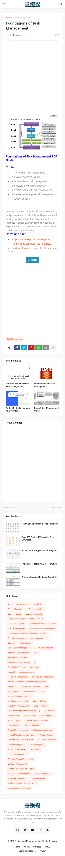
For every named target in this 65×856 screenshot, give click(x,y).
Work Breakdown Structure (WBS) (22, 783)
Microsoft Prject (39, 701)
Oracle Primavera (41, 706)
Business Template (34, 614)
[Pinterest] (31, 347)
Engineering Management (18, 653)
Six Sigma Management (18, 754)
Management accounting (34, 691)
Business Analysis (36, 609)
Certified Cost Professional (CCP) (42, 624)
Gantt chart (34, 667)
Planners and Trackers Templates (39, 716)
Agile (10, 604)
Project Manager (46, 735)
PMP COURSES (14, 716)
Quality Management (16, 745)
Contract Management (17, 638)
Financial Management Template (21, 662)
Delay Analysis (26, 643)
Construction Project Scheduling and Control (26, 633)
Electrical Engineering (44, 648)
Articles (37, 604)
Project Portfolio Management (20, 740)
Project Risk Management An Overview (18, 409)
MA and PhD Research (31, 687)
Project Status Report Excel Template (39, 550)
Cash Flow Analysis (16, 624)
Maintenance (13, 691)
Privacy (43, 851)
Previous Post (10, 507)
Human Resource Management (21, 672)
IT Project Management (18, 677)
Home (9, 17)
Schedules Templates (17, 749)
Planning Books (14, 720)
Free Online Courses (16, 667)
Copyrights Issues (27, 851)
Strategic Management (17, 764)
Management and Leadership (20, 696)
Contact (37, 846)
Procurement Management (37, 720)
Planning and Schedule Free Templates (40, 524)
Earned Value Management (19, 648)
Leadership (12, 687)
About (27, 846)
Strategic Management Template (21, 769)
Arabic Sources (23, 604)
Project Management (34, 725)
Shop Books (35, 749)
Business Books (14, 614)
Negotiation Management (18, 706)
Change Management (17, 628)
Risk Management (22, 17)
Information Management (43, 677)
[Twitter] (24, 347)
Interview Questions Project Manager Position (27, 682)
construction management (19, 788)
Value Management (37, 778)
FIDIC (36, 653)
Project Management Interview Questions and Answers (31, 730)
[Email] (45, 347)
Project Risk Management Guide (46, 409)
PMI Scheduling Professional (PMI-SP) (24, 711)
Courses (11, 643)
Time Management (43, 774)
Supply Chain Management (19, 774)
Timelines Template (16, 778)
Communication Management (42, 628)
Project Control (14, 725)
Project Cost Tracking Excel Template (39, 564)
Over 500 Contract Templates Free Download (38, 538)
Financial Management (17, 657)
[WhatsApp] (38, 347)
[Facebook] (17, 347)
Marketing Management (18, 701)
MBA (47, 687)
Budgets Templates (16, 609)
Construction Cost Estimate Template (39, 577)
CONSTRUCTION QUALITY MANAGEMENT (25, 619)
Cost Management (39, 638)
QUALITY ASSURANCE (47, 740)
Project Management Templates (21, 735)
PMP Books (49, 711)
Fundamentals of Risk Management (44, 385)
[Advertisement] (32, 76)
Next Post (56, 507)
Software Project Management (20, 759)
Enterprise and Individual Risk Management (17, 385)
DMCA (47, 846)
